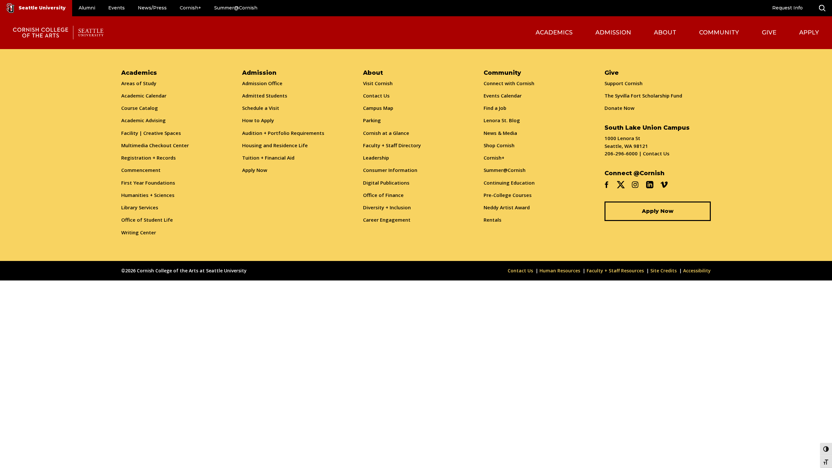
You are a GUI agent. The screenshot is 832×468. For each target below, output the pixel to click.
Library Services (139, 207)
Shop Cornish (499, 145)
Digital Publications (386, 182)
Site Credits (663, 270)
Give (769, 32)
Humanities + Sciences (148, 195)
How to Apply (258, 120)
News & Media (500, 133)
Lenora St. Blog (502, 120)
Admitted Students (264, 95)
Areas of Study (138, 83)
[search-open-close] (822, 8)
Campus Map (378, 108)
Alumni (87, 8)
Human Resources (560, 270)
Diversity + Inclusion (387, 207)
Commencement (141, 170)
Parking (372, 120)
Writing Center (138, 232)
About (665, 32)
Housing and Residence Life (275, 145)
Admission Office (262, 83)
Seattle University (42, 8)
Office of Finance (383, 195)
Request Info (787, 8)
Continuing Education (509, 182)
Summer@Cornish (235, 8)
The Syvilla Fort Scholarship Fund (643, 95)
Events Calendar (503, 95)
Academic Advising (143, 120)
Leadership (376, 157)
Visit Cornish (378, 83)
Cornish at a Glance (386, 133)
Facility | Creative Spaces (151, 133)
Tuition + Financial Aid (268, 157)
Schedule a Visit (260, 108)
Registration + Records (148, 157)
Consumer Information (390, 170)
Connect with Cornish (509, 83)
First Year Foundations (148, 182)
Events (116, 8)
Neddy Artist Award (507, 207)
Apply (809, 32)
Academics (554, 32)
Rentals (492, 219)
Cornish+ (190, 8)
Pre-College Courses (508, 195)
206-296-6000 (621, 153)
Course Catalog (139, 108)
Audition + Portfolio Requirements (283, 133)
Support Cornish (623, 83)
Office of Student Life (147, 219)
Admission (613, 32)
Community (719, 32)
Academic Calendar (143, 95)
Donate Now (619, 108)
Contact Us (376, 95)
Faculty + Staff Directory (392, 145)
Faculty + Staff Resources (615, 270)
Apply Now (254, 170)
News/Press (152, 8)
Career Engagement (386, 219)
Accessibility (697, 270)
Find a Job (495, 108)
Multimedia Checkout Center (155, 145)
